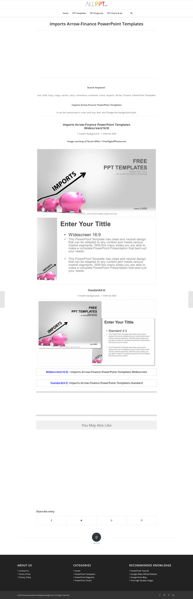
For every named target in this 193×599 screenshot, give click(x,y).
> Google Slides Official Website (143, 574)
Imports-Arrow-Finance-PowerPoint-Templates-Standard (106, 383)
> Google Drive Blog (138, 577)
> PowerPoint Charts (82, 580)
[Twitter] (164, 595)
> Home (76, 570)
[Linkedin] (173, 595)
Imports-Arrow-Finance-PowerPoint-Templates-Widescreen (108, 372)
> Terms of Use (23, 574)
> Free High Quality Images (141, 580)
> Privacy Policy (24, 577)
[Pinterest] (169, 595)
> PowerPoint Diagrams (83, 577)
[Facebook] (160, 595)
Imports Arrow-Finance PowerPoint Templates (96, 24)
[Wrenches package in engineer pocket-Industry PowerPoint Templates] (190, 299)
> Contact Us (23, 570)
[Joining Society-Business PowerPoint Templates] (2, 299)
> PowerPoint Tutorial (139, 570)
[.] (126, 13)
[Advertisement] (96, 53)
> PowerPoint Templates (84, 574)
